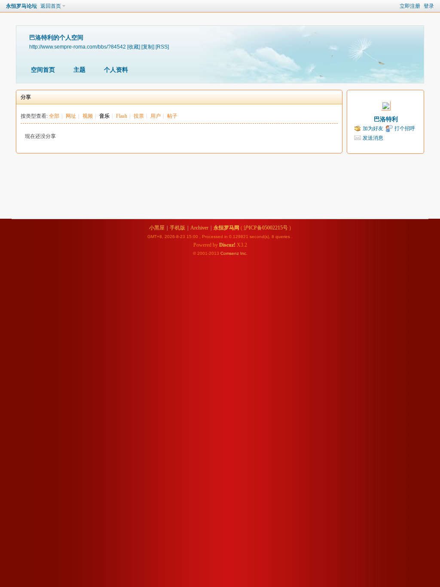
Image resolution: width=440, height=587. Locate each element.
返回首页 (50, 6)
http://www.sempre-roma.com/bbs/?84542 (77, 46)
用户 (155, 116)
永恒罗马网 (226, 228)
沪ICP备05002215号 (266, 228)
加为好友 (373, 128)
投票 (139, 116)
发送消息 (373, 138)
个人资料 (116, 70)
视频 (87, 116)
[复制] (147, 46)
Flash (121, 116)
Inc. (244, 253)
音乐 (104, 116)
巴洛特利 (386, 119)
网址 (71, 116)
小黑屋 (157, 228)
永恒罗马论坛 (21, 6)
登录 (429, 6)
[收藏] (133, 46)
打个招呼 (404, 128)
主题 (79, 70)
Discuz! (227, 245)
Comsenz (230, 253)
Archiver (199, 228)
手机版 (177, 228)
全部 (54, 116)
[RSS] (162, 46)
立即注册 (410, 6)
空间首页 (43, 70)
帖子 (172, 116)
